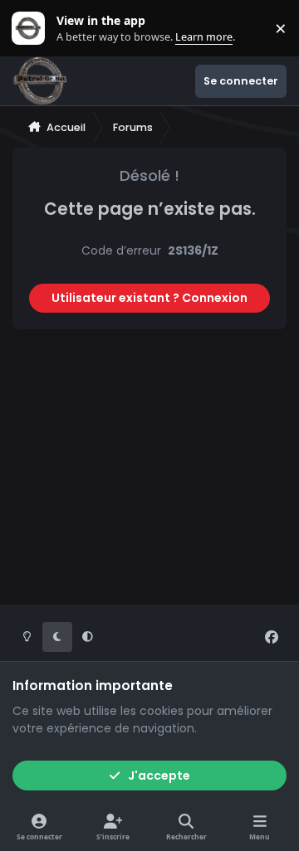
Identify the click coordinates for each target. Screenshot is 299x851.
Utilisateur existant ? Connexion (149, 297)
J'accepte (159, 775)
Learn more (32, 28)
